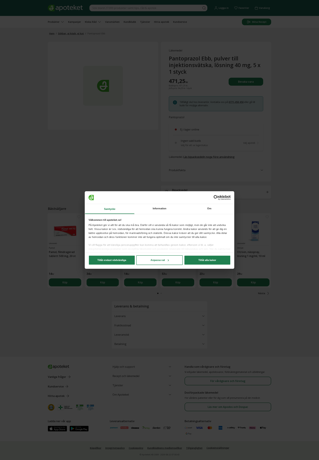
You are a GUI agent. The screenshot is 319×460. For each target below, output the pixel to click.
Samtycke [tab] (109, 209)
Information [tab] (159, 208)
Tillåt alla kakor (207, 260)
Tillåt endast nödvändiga (111, 260)
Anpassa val (158, 260)
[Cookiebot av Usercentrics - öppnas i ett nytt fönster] (216, 197)
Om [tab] (209, 208)
